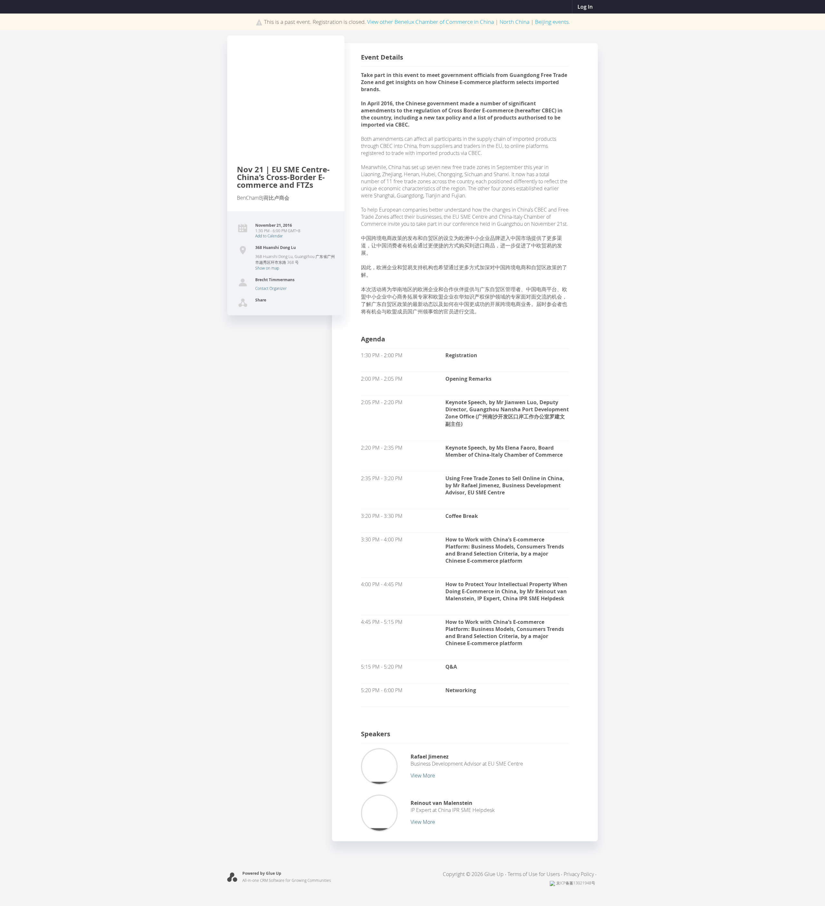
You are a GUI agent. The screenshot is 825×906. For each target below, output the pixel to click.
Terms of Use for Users (534, 874)
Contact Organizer (271, 288)
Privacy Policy (579, 874)
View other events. (468, 21)
